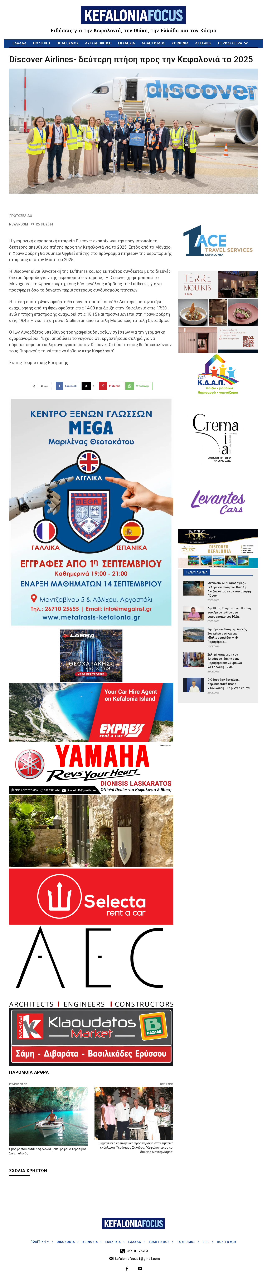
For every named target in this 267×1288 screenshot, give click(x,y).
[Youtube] (140, 1269)
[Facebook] (127, 1269)
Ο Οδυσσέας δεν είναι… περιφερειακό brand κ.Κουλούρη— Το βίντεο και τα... (230, 684)
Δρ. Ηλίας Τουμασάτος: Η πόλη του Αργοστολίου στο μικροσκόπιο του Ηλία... (229, 612)
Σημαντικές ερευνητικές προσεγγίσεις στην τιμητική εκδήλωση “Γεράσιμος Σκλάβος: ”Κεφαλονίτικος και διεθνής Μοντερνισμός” (136, 1147)
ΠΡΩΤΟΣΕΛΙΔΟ (20, 216)
